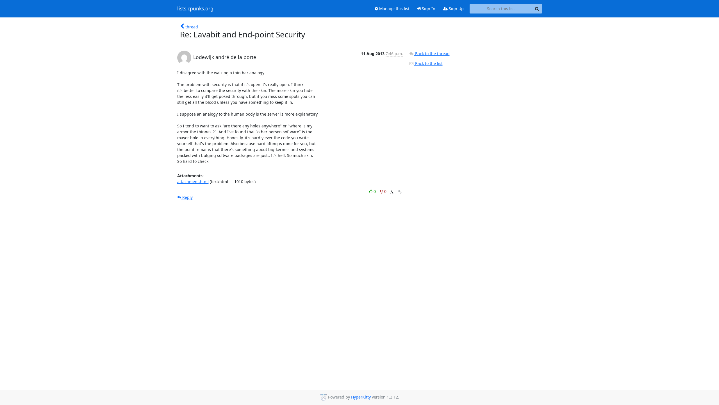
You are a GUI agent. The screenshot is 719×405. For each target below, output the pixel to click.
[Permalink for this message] (400, 192)
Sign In (428, 8)
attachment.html (193, 181)
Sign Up (456, 8)
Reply (187, 197)
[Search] (537, 9)
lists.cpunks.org (195, 8)
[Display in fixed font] (391, 192)
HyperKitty (361, 397)
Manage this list (393, 8)
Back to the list (428, 63)
